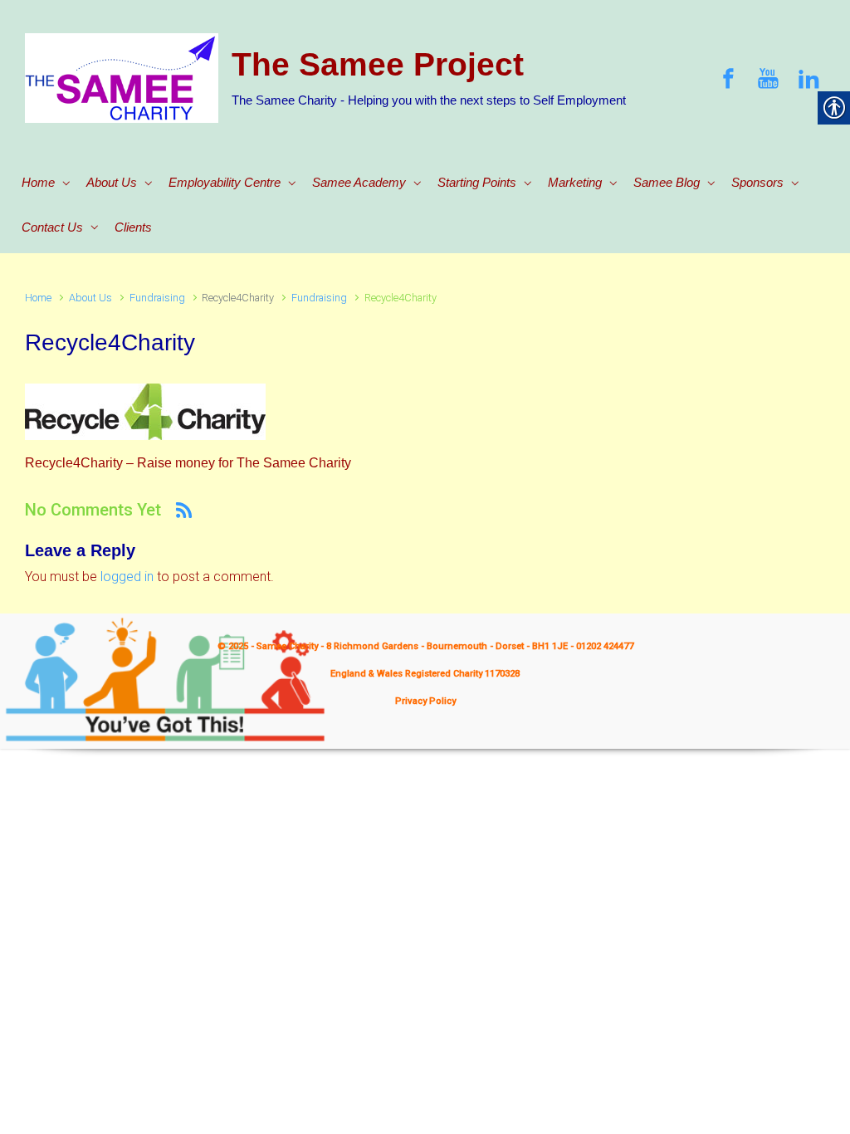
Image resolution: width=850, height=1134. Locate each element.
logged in (127, 576)
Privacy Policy (425, 701)
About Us (90, 297)
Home (38, 297)
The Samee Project (378, 64)
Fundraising (157, 297)
